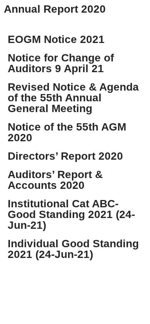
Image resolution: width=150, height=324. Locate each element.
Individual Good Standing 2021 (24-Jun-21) (73, 249)
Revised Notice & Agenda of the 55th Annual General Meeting (73, 97)
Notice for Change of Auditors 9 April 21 (61, 63)
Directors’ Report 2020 (65, 156)
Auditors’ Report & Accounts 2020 (55, 180)
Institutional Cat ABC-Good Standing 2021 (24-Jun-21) (71, 214)
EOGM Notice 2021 (56, 39)
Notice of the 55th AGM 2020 (67, 132)
